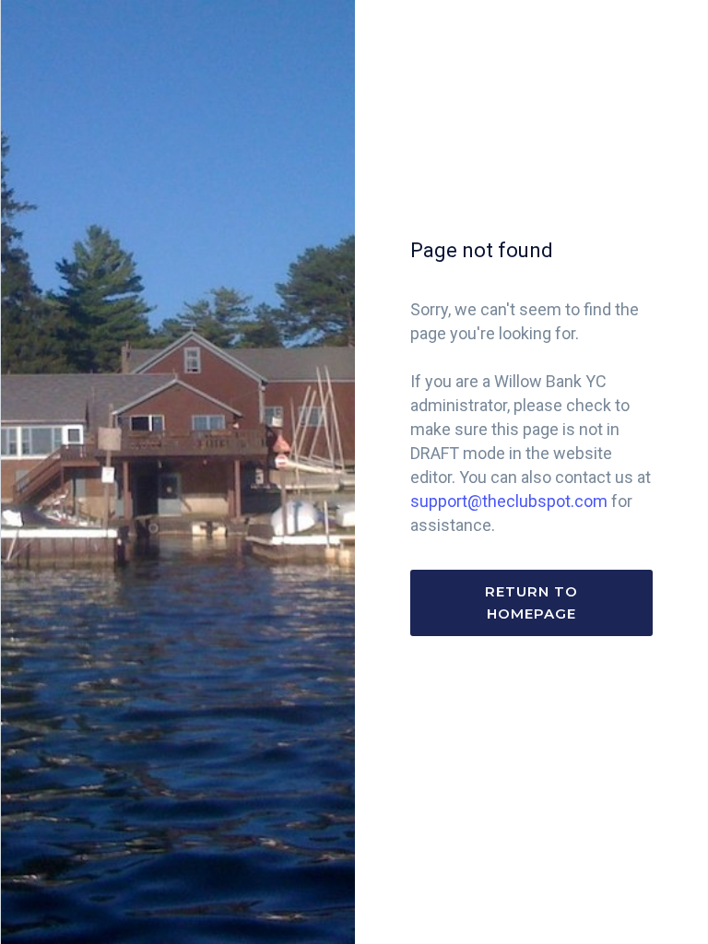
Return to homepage (531, 602)
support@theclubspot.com (509, 501)
